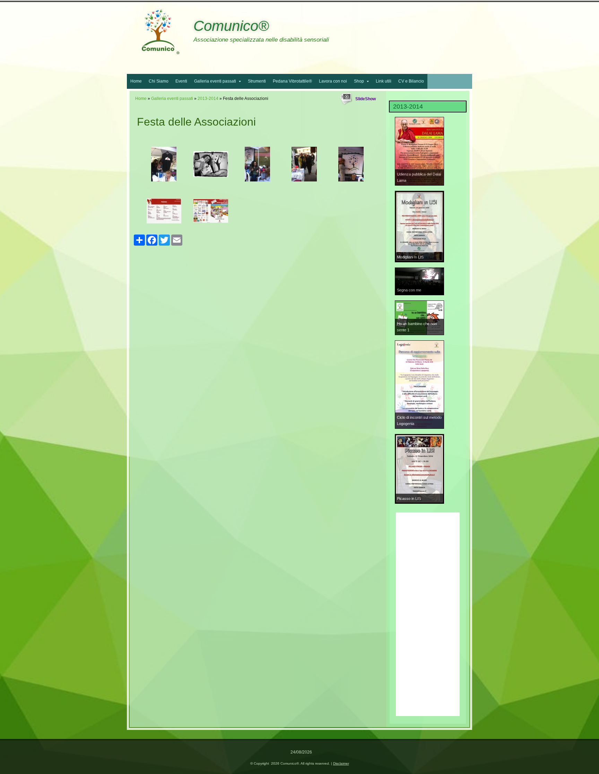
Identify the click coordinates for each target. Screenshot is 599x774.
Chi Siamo (158, 81)
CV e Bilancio (411, 81)
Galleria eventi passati (215, 81)
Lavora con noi (333, 81)
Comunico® (231, 26)
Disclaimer (341, 763)
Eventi (181, 81)
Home (136, 81)
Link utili (383, 81)
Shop (359, 81)
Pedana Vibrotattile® (292, 81)
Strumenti (257, 81)
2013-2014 (208, 98)
